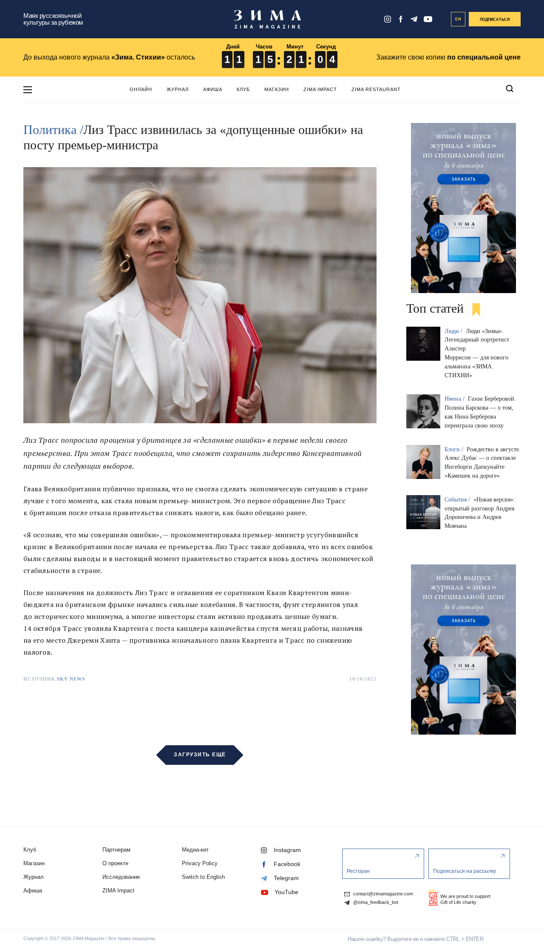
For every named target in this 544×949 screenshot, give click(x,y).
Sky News (71, 678)
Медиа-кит (195, 849)
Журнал (178, 89)
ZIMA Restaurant (376, 89)
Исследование (121, 877)
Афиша (212, 89)
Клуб (243, 89)
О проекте (115, 863)
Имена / (455, 399)
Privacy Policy (200, 863)
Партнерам (116, 849)
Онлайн (141, 89)
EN (458, 19)
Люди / (454, 331)
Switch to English (203, 877)
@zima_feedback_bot (375, 902)
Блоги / (455, 449)
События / (458, 499)
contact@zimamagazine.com (382, 894)
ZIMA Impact (320, 89)
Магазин (276, 89)
